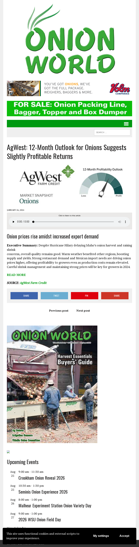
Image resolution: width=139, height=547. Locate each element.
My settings (101, 535)
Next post (83, 311)
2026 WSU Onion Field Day (39, 519)
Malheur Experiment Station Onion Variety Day (54, 505)
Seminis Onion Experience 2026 (43, 491)
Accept (124, 535)
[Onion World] (69, 40)
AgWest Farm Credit (33, 283)
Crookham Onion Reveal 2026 (41, 477)
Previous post (58, 311)
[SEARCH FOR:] (112, 132)
